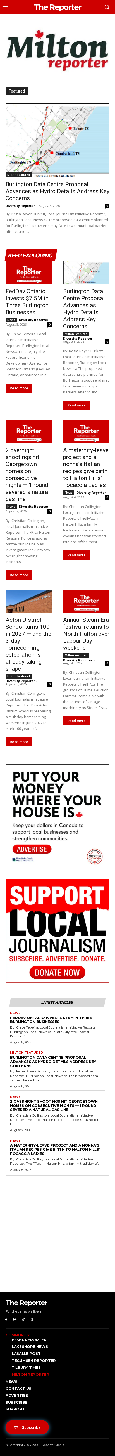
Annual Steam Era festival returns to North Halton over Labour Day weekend (86, 633)
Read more (19, 388)
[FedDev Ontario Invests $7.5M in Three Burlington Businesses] (29, 272)
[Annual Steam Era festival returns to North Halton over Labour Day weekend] (86, 601)
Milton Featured (18, 175)
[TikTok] (24, 1320)
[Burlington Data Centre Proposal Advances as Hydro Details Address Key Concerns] (57, 140)
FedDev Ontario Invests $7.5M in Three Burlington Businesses (27, 302)
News (11, 320)
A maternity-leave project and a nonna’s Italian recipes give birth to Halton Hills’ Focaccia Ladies (86, 467)
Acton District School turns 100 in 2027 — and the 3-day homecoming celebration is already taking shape (28, 644)
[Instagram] (15, 1320)
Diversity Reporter (20, 206)
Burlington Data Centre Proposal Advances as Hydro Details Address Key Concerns (57, 191)
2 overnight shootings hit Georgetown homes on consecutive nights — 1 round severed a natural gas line (28, 474)
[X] (32, 1320)
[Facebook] (6, 1320)
